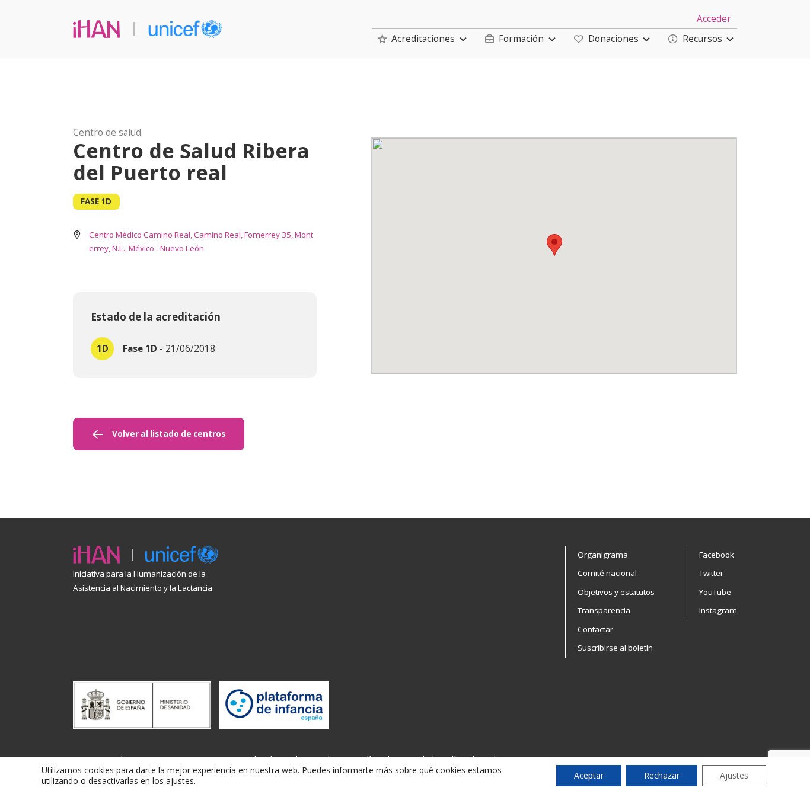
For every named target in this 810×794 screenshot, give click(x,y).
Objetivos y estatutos (616, 592)
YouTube (715, 592)
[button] (416, 39)
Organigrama (603, 554)
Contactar (595, 629)
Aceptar (589, 775)
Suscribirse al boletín (615, 647)
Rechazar (662, 775)
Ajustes (734, 775)
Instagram (718, 610)
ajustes (180, 781)
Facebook (716, 554)
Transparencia (604, 610)
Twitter (711, 573)
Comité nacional (607, 573)
